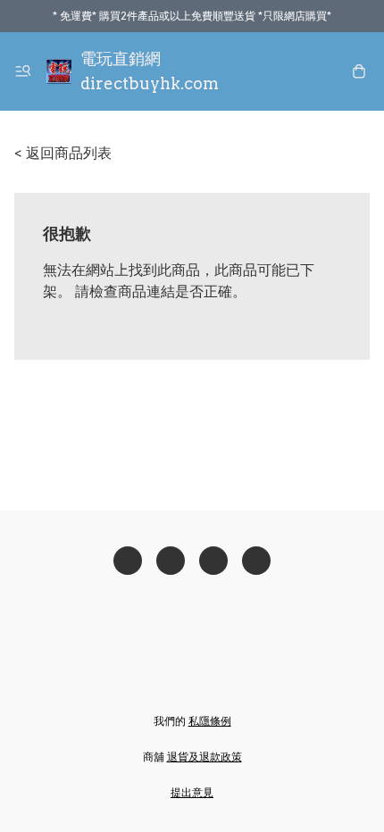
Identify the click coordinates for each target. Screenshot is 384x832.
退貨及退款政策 (204, 756)
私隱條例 (209, 721)
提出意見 (192, 792)
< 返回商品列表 (63, 153)
